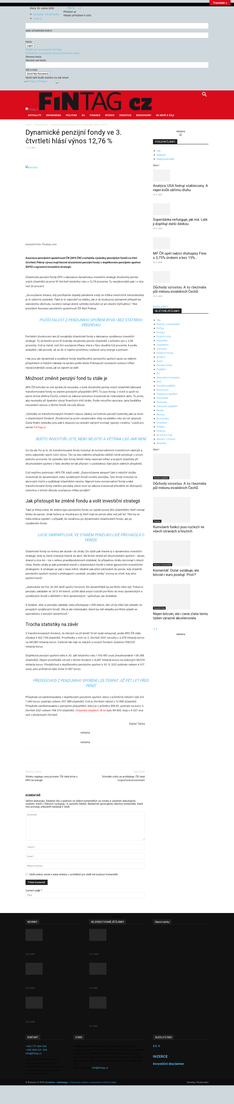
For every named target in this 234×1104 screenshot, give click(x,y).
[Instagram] (70, 8)
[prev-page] (154, 629)
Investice (125, 115)
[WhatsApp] (73, 155)
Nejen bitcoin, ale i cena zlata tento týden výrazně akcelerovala (180, 616)
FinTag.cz (40, 427)
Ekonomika (53, 115)
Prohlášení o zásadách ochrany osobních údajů (53, 53)
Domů (28, 124)
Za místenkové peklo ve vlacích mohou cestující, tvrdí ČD (114, 981)
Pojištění (161, 369)
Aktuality (34, 115)
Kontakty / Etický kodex (46, 14)
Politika (71, 115)
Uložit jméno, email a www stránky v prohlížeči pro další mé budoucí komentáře (73, 874)
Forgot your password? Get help (44, 49)
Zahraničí (162, 348)
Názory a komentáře (168, 324)
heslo (29, 41)
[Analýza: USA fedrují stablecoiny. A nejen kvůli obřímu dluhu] (180, 175)
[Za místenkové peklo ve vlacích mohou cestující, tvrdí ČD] (117, 969)
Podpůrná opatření (167, 393)
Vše (159, 150)
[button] (204, 95)
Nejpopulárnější (165, 158)
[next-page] (156, 629)
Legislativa (163, 344)
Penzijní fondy (41, 124)
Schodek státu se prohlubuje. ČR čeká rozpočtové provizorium (123, 778)
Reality (160, 410)
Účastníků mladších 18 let (90, 710)
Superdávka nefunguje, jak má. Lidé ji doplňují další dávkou (180, 221)
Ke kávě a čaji (165, 115)
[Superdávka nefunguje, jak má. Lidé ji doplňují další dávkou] (180, 209)
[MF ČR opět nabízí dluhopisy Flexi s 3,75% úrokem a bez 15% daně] (180, 243)
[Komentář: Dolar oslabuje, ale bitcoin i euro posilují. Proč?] (180, 553)
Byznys (109, 115)
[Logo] (32, 109)
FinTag (160, 328)
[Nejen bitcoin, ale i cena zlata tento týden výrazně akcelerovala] (180, 597)
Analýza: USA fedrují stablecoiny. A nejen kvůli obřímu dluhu (180, 188)
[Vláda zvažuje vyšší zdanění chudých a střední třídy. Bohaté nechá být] (117, 1003)
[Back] (80, 8)
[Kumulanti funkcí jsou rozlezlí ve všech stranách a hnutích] (180, 510)
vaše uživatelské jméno (39, 30)
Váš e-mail (31, 69)
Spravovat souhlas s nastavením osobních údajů (93, 1082)
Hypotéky (162, 340)
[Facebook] (68, 8)
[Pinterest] (65, 155)
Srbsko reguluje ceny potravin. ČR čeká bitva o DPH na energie (52, 778)
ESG (159, 381)
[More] (89, 155)
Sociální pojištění (166, 385)
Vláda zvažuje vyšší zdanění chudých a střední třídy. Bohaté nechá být (113, 1017)
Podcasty (162, 402)
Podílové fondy (165, 352)
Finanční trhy (164, 336)
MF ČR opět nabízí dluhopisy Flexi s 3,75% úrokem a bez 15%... (179, 255)
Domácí (161, 332)
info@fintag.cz (34, 1053)
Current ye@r (34, 890)
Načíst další (159, 306)
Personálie (162, 397)
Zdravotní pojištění (167, 406)
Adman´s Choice (166, 439)
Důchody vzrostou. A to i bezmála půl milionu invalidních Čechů (179, 289)
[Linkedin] (81, 155)
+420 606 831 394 (36, 1049)
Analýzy (161, 356)
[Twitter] (73, 8)
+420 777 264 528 (36, 1046)
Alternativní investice (168, 377)
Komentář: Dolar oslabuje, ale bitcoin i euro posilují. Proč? (176, 572)
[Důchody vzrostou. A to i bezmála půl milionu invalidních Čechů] (180, 277)
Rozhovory (143, 115)
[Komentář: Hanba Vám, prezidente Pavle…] (117, 935)
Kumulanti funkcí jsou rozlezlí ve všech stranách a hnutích (178, 529)
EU (83, 115)
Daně (159, 361)
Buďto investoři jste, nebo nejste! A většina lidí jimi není (91, 439)
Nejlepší (161, 154)
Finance (95, 115)
